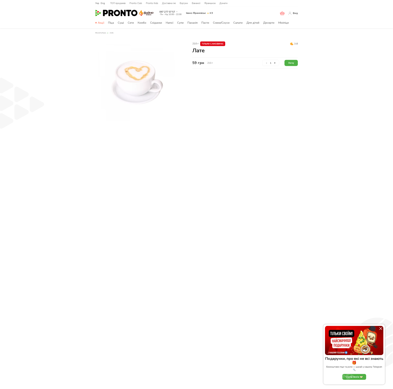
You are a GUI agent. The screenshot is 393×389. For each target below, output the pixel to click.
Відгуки (184, 3)
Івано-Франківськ (196, 13)
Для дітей (252, 23)
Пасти (205, 23)
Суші (121, 23)
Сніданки (156, 23)
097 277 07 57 (167, 12)
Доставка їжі (169, 3)
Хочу (291, 62)
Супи (180, 23)
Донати (223, 3)
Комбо (142, 23)
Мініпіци (283, 23)
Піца (111, 22)
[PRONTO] (116, 13)
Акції (101, 22)
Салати (238, 23)
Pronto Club (135, 3)
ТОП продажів (118, 3)
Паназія (192, 23)
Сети (131, 23)
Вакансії (196, 3)
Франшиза (210, 3)
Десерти (268, 23)
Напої (169, 23)
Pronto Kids (152, 3)
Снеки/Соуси (221, 23)
